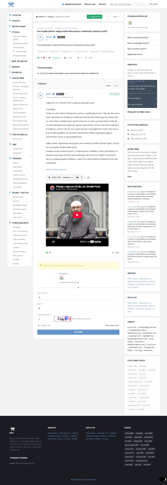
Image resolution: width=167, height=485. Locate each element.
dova (141, 370)
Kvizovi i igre (90, 4)
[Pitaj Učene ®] (20, 4)
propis (141, 393)
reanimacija (94, 51)
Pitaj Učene (132, 278)
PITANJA (15, 32)
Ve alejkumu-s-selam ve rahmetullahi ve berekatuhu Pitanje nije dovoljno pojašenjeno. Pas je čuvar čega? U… (141, 225)
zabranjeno (134, 405)
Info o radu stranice (20, 231)
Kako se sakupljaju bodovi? (138, 43)
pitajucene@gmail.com (22, 463)
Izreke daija (133, 149)
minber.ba (139, 341)
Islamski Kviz (144, 278)
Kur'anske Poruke (143, 284)
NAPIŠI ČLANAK (18, 26)
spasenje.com (135, 336)
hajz (142, 374)
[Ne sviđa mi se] (44, 57)
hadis (151, 370)
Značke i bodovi (19, 175)
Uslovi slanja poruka (20, 243)
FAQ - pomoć (18, 256)
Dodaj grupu (17, 171)
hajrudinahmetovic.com (137, 338)
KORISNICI (17, 158)
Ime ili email (42, 293)
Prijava (15, 163)
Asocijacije (17, 153)
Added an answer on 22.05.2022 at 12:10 (59, 97)
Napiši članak (18, 197)
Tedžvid (130, 284)
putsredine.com (135, 347)
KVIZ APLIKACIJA (19, 135)
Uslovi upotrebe (19, 239)
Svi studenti (17, 187)
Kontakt (16, 264)
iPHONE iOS (17, 72)
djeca (132, 370)
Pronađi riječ (17, 149)
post (131, 393)
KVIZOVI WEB (18, 78)
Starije (108, 86)
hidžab (132, 378)
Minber (135, 287)
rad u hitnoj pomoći (80, 51)
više (129, 177)
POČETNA (16, 15)
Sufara (151, 281)
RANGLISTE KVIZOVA (21, 129)
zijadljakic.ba (148, 336)
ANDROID (16, 67)
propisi (132, 397)
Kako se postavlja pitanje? (138, 37)
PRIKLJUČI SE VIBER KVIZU (138, 112)
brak (142, 366)
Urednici (16, 247)
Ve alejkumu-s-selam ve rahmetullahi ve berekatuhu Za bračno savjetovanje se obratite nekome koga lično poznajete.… (141, 195)
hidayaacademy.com (136, 344)
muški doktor (54, 51)
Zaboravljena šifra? (112, 325)
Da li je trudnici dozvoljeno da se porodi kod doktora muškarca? (69, 73)
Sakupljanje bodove (20, 43)
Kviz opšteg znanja (20, 121)
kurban (132, 386)
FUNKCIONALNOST (20, 223)
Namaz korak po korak (137, 281)
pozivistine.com (149, 333)
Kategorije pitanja (19, 56)
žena (140, 409)
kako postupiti (135, 382)
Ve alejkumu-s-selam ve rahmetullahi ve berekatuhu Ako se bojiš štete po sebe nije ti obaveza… (141, 240)
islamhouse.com (134, 333)
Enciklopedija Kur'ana (147, 327)
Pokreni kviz (17, 139)
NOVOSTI (16, 21)
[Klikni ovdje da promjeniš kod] (62, 318)
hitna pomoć (42, 51)
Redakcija (16, 227)
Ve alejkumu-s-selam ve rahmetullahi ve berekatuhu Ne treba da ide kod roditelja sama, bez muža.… (142, 255)
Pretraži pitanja (21, 52)
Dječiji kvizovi (18, 109)
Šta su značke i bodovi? (137, 49)
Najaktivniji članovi (73, 4)
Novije (115, 86)
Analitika (16, 260)
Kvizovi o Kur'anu (19, 82)
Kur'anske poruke (19, 209)
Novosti (102, 4)
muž (131, 390)
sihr (131, 401)
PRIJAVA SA (63, 273)
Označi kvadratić (44, 315)
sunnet (141, 401)
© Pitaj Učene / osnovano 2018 (83, 480)
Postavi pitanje (18, 47)
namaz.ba (148, 350)
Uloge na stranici (19, 251)
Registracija (17, 167)
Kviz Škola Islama (19, 113)
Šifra (39, 304)
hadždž (132, 374)
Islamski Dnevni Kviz (20, 105)
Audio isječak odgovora (56, 169)
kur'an (148, 382)
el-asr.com (151, 344)
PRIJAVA (154, 4)
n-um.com (131, 327)
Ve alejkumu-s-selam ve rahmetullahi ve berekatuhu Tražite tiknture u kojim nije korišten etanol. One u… (141, 210)
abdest (132, 366)
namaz (142, 390)
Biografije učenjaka (20, 205)
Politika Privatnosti (20, 235)
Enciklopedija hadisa (137, 330)
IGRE (14, 145)
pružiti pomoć (66, 51)
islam (142, 378)
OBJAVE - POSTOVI (20, 193)
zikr (131, 409)
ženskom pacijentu (107, 51)
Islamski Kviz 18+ (19, 117)
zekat (146, 405)
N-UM (67, 439)
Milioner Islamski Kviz (21, 125)
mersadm (131, 192)
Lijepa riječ (17, 217)
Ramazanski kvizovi (20, 93)
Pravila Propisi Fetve (70, 28)
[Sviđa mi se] (38, 57)
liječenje (144, 386)
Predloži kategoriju (20, 183)
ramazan (144, 397)
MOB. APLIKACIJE (19, 61)
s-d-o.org (138, 350)
